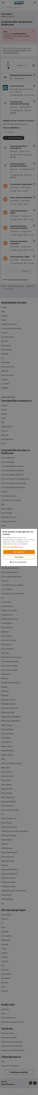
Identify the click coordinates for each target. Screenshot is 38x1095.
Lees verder (31, 544)
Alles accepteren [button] (18, 552)
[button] (19, 547)
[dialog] (19, 547)
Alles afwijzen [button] (19, 557)
